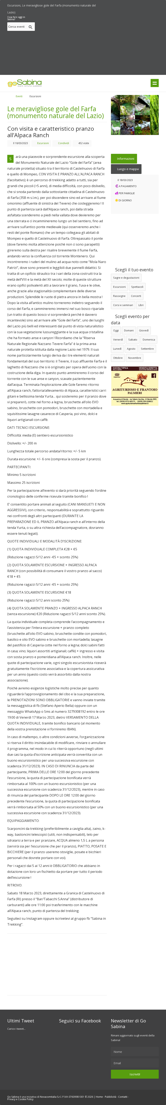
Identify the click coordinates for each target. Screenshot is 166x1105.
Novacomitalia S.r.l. (51, 1097)
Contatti (122, 1097)
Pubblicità (110, 1097)
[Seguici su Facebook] (150, 4)
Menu (155, 83)
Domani (129, 330)
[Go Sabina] (12, 96)
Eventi (19, 96)
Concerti (136, 296)
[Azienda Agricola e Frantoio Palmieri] (135, 405)
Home (99, 1097)
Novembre (134, 358)
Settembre (147, 348)
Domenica (149, 339)
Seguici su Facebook (80, 1021)
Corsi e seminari (123, 305)
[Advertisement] (101, 44)
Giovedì (144, 330)
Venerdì (118, 339)
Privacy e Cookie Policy (20, 1099)
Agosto (131, 348)
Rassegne (119, 296)
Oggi (116, 330)
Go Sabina (13, 1097)
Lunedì (117, 348)
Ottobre (118, 358)
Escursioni (119, 287)
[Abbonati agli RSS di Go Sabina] (157, 4)
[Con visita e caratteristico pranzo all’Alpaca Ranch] (135, 115)
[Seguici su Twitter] (143, 4)
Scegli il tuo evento (133, 270)
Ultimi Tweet (20, 1021)
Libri (141, 305)
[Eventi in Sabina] (24, 86)
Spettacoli (137, 287)
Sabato (132, 339)
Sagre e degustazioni (126, 277)
